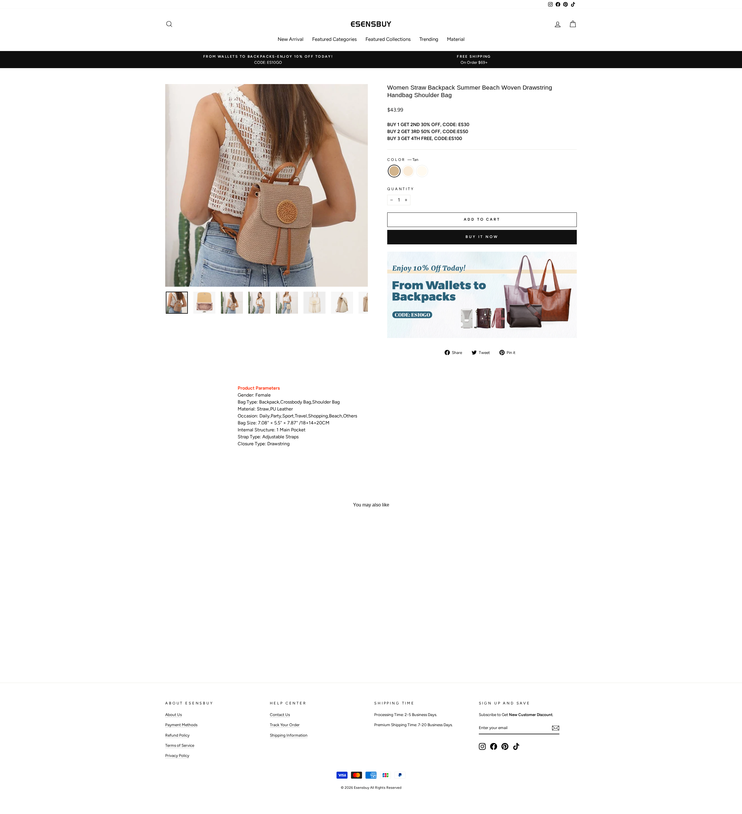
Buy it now (482, 237)
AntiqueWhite (408, 171)
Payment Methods (181, 724)
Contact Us (280, 714)
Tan (394, 171)
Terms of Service (179, 745)
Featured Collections (388, 39)
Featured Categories (334, 39)
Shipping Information (289, 735)
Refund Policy (177, 735)
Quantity (400, 189)
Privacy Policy (177, 755)
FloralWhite (422, 171)
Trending (428, 39)
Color (402, 159)
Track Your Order (285, 724)
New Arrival (290, 39)
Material (456, 39)
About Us (173, 714)
